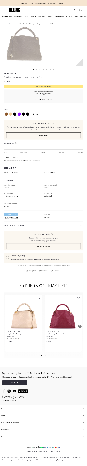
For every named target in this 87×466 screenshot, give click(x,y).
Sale (76, 16)
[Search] (75, 10)
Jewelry (33, 16)
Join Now (43, 135)
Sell (3, 416)
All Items (13, 24)
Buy (3, 409)
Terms (58, 451)
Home (6, 24)
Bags (26, 16)
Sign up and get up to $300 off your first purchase (29, 373)
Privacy (52, 451)
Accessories (59, 16)
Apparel (69, 16)
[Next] (80, 326)
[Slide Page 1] (42, 355)
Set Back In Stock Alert (43, 99)
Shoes (49, 16)
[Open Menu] (6, 10)
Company (5, 429)
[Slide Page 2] (45, 355)
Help (3, 436)
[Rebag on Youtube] (15, 391)
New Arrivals (7, 16)
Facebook (44, 271)
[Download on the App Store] (23, 391)
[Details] (52, 234)
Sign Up (14, 382)
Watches (41, 16)
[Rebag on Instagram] (9, 391)
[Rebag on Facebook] (4, 391)
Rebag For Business (10, 422)
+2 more (35, 114)
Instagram (32, 271)
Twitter (56, 271)
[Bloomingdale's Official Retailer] (13, 398)
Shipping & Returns (14, 225)
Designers (18, 16)
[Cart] (80, 10)
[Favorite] (39, 298)
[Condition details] (16, 143)
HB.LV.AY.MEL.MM (11, 218)
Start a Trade (43, 246)
